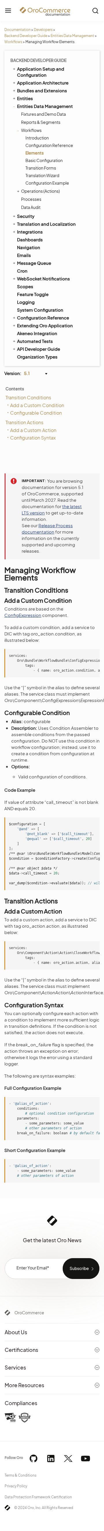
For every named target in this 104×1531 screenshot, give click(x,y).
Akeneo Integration (37, 333)
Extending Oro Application (45, 325)
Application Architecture (42, 82)
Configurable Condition (36, 413)
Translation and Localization (46, 224)
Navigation (28, 247)
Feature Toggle (33, 294)
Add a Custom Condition (37, 405)
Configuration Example (47, 182)
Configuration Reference (49, 145)
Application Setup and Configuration (40, 72)
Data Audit (30, 207)
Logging (26, 302)
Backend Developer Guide (25, 36)
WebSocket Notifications (43, 278)
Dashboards (30, 239)
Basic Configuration (44, 160)
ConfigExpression (22, 615)
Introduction (37, 137)
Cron (22, 270)
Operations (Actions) (40, 191)
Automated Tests (35, 341)
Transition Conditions (28, 397)
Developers (43, 29)
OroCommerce (29, 1312)
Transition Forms (40, 167)
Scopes (25, 286)
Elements (34, 152)
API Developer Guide (38, 349)
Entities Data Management (72, 36)
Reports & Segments (40, 122)
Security (25, 216)
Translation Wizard (42, 175)
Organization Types (37, 356)
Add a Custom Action (33, 430)
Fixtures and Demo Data (43, 114)
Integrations (30, 231)
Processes (31, 199)
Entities (25, 98)
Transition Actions (24, 422)
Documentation (17, 29)
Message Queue (34, 263)
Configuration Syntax (33, 438)
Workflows (13, 42)
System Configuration (40, 310)
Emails (24, 255)
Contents (14, 388)
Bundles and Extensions (42, 90)
